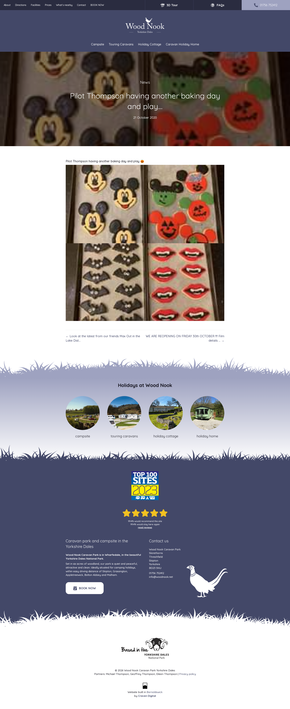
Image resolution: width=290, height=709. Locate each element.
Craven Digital (147, 695)
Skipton (106, 571)
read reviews (145, 527)
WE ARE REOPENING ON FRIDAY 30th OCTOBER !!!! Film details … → (185, 338)
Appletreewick (74, 574)
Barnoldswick (155, 692)
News (145, 82)
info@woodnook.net (161, 576)
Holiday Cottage (149, 44)
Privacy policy (187, 674)
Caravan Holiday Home (182, 44)
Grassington (120, 571)
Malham (112, 574)
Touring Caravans (121, 44)
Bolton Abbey (92, 574)
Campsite (97, 44)
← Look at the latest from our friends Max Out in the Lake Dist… (103, 338)
